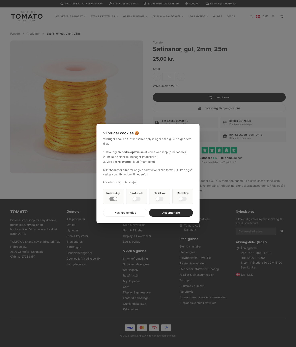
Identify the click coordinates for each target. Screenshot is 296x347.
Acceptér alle (171, 212)
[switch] (113, 199)
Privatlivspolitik (111, 182)
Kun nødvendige (125, 212)
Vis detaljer (130, 182)
